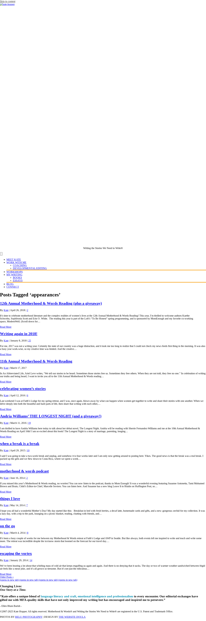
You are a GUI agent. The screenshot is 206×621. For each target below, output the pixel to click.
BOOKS (17, 277)
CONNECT (12, 286)
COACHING (20, 265)
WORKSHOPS (14, 271)
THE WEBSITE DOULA (72, 617)
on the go (7, 526)
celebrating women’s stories (23, 388)
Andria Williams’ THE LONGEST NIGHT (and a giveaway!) (50, 416)
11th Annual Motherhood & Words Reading (36, 361)
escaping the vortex (16, 553)
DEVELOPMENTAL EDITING (30, 268)
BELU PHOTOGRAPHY (28, 617)
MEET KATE (13, 259)
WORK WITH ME (16, 262)
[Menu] (1, 254)
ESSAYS (18, 280)
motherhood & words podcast (24, 471)
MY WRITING (14, 274)
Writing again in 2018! (18, 334)
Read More (5, 327)
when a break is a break (19, 444)
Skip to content (7, 1)
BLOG (10, 284)
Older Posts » (7, 577)
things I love (10, 499)
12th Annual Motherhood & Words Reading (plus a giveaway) (51, 303)
